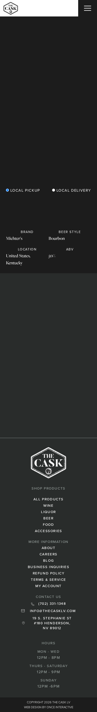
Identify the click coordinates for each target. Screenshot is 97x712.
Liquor (48, 512)
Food (48, 524)
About (49, 548)
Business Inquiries (48, 567)
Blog (48, 560)
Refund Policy (49, 573)
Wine (48, 505)
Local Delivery (73, 190)
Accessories (48, 531)
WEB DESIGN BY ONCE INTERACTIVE (48, 707)
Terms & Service (48, 579)
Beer (48, 518)
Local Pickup (24, 190)
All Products (48, 499)
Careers (48, 554)
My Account (48, 586)
